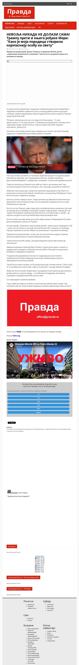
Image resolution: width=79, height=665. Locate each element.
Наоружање (51, 641)
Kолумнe (39, 23)
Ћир (71, 4)
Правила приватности (32, 607)
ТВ (39, 27)
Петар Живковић (33, 653)
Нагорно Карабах (53, 637)
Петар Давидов (33, 640)
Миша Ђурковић (33, 629)
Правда (19, 11)
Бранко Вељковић (34, 638)
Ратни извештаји (26, 27)
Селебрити (61, 23)
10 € (38, 398)
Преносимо (31, 663)
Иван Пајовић (32, 650)
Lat (74, 4)
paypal (38, 412)
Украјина (50, 635)
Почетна (9, 23)
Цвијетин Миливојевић (32, 631)
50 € (38, 405)
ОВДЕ (18, 332)
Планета (30, 618)
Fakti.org (16, 336)
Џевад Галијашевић (32, 647)
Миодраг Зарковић (31, 643)
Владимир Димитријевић (32, 635)
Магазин (10, 27)
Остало (49, 639)
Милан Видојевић (33, 655)
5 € (38, 394)
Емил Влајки (31, 652)
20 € (38, 401)
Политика (50, 604)
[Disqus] (39, 460)
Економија (50, 608)
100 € (38, 409)
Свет (29, 23)
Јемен (49, 633)
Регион (30, 620)
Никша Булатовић (34, 657)
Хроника (50, 610)
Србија (20, 23)
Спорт (51, 23)
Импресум (31, 604)
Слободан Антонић (31, 660)
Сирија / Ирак (51, 631)
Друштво (50, 606)
